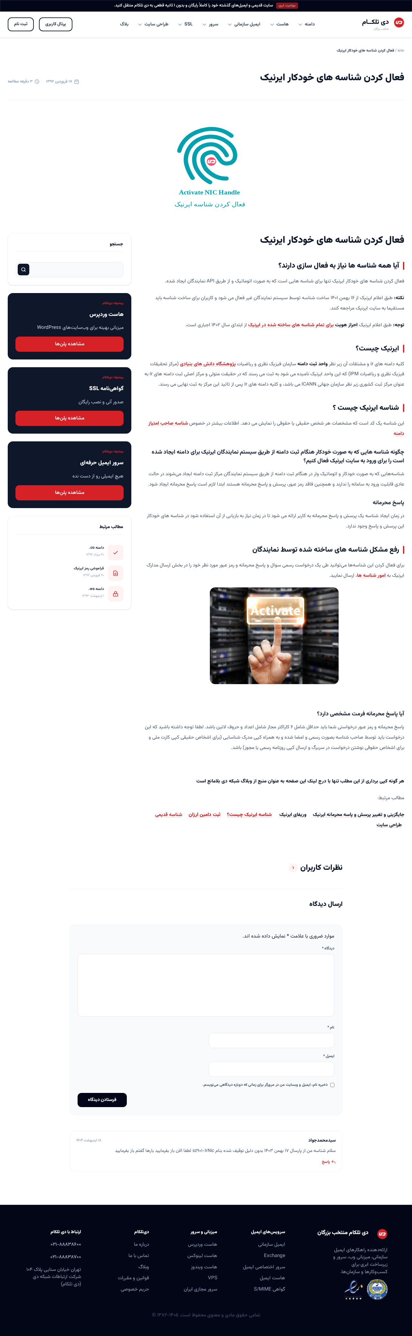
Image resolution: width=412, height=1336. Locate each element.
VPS (212, 1278)
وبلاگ (143, 1267)
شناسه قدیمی (168, 815)
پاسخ (326, 1161)
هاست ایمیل (272, 1278)
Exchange (274, 1256)
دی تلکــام (375, 22)
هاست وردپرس (202, 1244)
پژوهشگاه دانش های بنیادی (208, 364)
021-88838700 (65, 1257)
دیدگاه (328, 948)
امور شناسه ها (372, 575)
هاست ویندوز (204, 1267)
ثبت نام (20, 24)
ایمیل (328, 1056)
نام (330, 1027)
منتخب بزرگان (381, 29)
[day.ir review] (377, 1289)
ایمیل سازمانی (271, 1244)
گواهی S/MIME (269, 1289)
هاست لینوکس (202, 1256)
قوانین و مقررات (133, 1278)
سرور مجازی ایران (200, 1289)
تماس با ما (138, 1256)
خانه (401, 51)
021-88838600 (66, 1244)
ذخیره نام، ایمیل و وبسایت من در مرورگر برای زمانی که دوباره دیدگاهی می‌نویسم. (265, 1085)
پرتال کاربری (55, 24)
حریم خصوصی (135, 1289)
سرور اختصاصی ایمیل (264, 1267)
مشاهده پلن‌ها (69, 344)
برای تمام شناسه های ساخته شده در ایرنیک (303, 325)
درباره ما (141, 1244)
